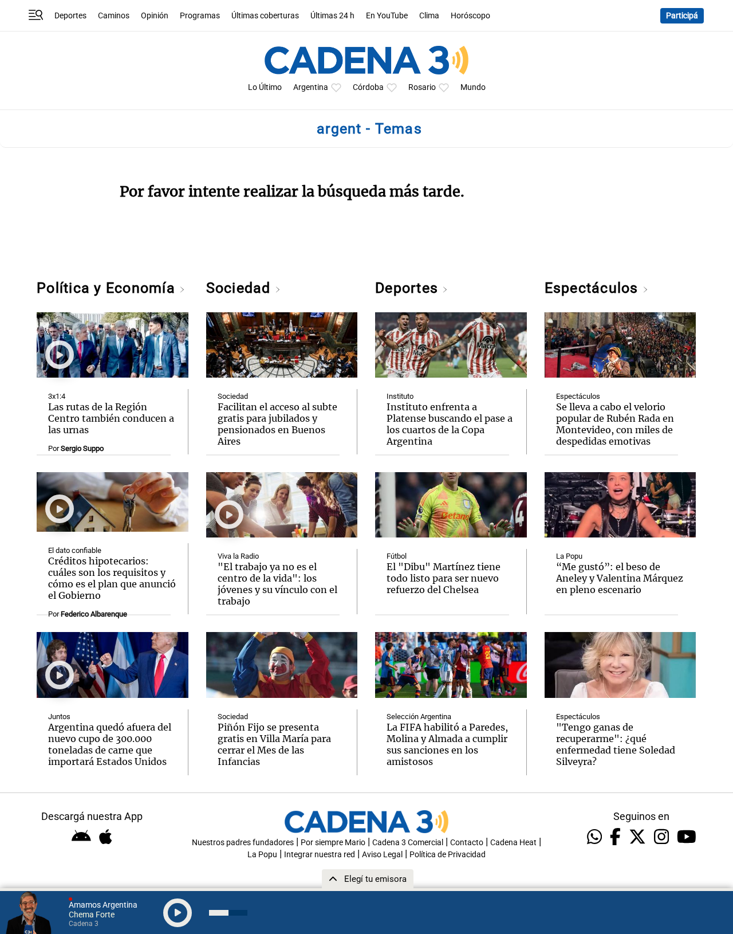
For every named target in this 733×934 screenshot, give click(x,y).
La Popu (569, 556)
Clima (429, 16)
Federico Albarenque (94, 614)
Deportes (70, 16)
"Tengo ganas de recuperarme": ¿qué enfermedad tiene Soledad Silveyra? (615, 744)
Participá (682, 16)
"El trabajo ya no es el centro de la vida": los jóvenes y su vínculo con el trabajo (277, 584)
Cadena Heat (513, 842)
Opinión (154, 16)
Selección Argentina (419, 716)
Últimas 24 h (332, 16)
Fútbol (397, 556)
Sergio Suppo (82, 448)
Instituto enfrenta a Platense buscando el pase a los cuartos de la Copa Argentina (450, 424)
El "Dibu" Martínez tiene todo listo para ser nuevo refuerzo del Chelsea (444, 578)
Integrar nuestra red (319, 855)
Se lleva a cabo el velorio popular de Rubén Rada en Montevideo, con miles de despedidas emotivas (615, 424)
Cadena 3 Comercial (407, 842)
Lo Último (265, 87)
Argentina (310, 87)
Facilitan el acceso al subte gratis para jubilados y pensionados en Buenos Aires (277, 424)
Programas (200, 16)
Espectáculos (594, 288)
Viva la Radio (238, 556)
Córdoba (368, 87)
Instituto (400, 396)
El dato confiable (74, 550)
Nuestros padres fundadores (243, 842)
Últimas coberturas (265, 16)
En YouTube (387, 16)
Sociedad (240, 288)
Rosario (422, 87)
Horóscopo (470, 16)
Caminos (113, 16)
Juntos (59, 716)
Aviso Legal (382, 855)
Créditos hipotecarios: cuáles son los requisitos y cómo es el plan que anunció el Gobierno (112, 578)
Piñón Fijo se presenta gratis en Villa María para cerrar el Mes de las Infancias (274, 744)
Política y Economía (108, 288)
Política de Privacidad (447, 855)
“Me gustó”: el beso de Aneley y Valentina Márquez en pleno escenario (619, 578)
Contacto (466, 842)
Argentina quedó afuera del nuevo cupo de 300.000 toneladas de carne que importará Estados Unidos (109, 744)
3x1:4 (56, 396)
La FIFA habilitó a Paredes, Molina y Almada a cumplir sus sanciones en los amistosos (447, 744)
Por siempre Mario (333, 842)
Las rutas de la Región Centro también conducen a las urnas (111, 418)
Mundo (473, 87)
